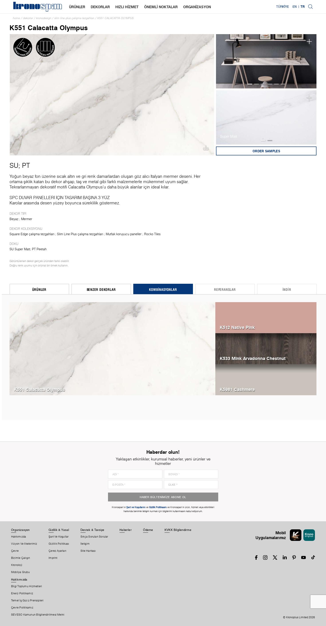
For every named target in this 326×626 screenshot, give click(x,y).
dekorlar (100, 7)
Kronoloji (16, 565)
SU (14, 165)
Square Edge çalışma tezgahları (32, 234)
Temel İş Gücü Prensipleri (27, 600)
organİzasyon (197, 7)
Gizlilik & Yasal (59, 530)
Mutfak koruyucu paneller (123, 234)
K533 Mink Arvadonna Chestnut (253, 358)
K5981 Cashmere (237, 389)
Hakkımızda (18, 536)
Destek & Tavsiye (92, 530)
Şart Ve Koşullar (59, 536)
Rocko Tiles (152, 234)
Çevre (15, 551)
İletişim (85, 544)
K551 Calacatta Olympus (115, 18)
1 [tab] (263, 140)
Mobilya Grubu (20, 572)
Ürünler (77, 7)
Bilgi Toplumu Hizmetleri (26, 586)
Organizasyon (20, 530)
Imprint (53, 558)
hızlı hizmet (127, 7)
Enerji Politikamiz (22, 593)
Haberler (126, 530)
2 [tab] (269, 140)
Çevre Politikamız (22, 607)
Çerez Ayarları (57, 551)
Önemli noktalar (161, 7)
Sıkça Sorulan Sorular (94, 536)
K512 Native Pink (237, 327)
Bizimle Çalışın (20, 558)
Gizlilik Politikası (59, 544)
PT (26, 165)
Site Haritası (88, 551)
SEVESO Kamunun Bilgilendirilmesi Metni (37, 614)
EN (295, 6)
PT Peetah (39, 249)
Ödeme (148, 530)
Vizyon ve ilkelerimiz (24, 544)
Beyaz (14, 219)
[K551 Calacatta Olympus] (112, 94)
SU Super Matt (20, 249)
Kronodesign (43, 18)
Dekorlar (28, 18)
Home (16, 18)
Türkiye (282, 6)
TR (302, 6)
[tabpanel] (266, 61)
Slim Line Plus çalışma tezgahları (74, 18)
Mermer (26, 219)
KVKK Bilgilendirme (178, 530)
